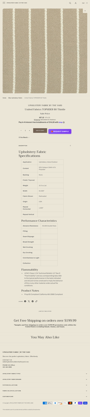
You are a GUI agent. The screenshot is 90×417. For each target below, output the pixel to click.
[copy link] (35, 300)
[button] (4, 3)
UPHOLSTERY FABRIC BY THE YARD (19, 402)
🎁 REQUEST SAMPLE (59, 130)
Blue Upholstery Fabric (15, 96)
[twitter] (28, 300)
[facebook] (24, 300)
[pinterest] (32, 300)
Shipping (36, 118)
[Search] (68, 3)
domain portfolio (23, 409)
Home (4, 96)
